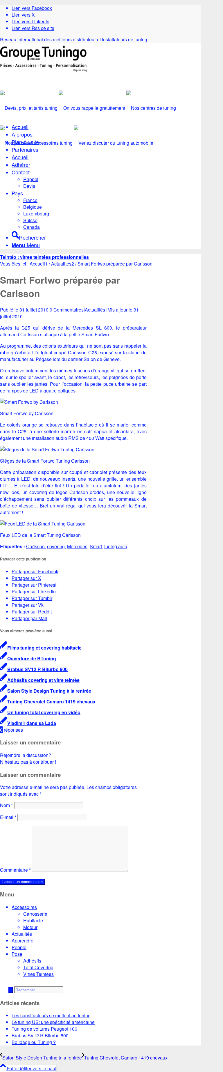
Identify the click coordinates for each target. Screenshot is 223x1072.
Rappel (30, 179)
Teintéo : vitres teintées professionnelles (44, 257)
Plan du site (25, 142)
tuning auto (115, 546)
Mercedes (77, 546)
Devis (29, 186)
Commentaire (15, 869)
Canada (31, 227)
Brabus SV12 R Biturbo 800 (40, 1035)
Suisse (30, 220)
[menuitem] (106, 235)
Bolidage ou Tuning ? (34, 1042)
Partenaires (25, 149)
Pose (17, 954)
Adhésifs (32, 960)
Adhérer (21, 164)
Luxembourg (36, 213)
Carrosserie (35, 913)
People (19, 947)
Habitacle (33, 920)
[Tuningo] (43, 70)
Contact (21, 172)
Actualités (95, 309)
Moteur (30, 927)
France (30, 200)
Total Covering (38, 967)
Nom (6, 805)
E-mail (8, 817)
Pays (17, 193)
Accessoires (24, 907)
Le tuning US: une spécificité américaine (53, 1022)
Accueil (20, 126)
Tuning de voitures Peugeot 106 (44, 1028)
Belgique (32, 207)
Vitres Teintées (38, 974)
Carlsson (35, 546)
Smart (96, 546)
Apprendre (22, 940)
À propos (22, 134)
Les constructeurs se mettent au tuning (51, 1015)
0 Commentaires (67, 309)
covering (56, 546)
